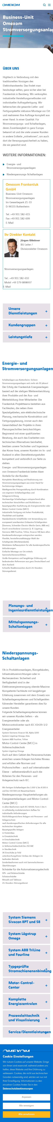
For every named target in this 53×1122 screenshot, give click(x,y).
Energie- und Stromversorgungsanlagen (21, 166)
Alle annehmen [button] (27, 1114)
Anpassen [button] (26, 1097)
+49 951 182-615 (20, 214)
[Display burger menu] (49, 5)
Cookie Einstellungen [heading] (18, 1057)
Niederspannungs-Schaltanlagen (25, 174)
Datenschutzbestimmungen (18, 1088)
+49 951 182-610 (19, 278)
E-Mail (10, 223)
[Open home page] (11, 5)
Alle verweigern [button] (26, 1105)
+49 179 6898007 (22, 282)
